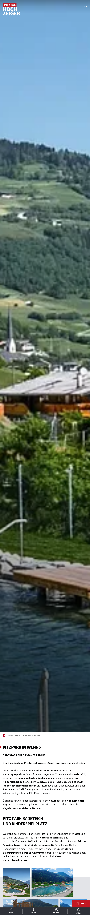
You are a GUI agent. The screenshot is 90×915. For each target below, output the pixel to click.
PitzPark (18, 736)
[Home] (4, 735)
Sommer (10, 736)
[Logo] (11, 9)
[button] (16, 883)
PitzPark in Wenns (31, 736)
